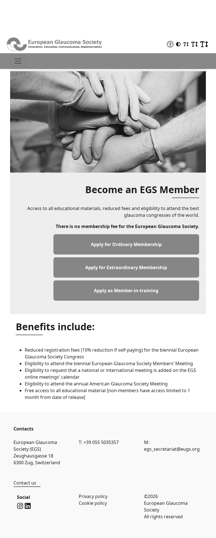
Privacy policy (93, 496)
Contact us (25, 483)
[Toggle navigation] (18, 61)
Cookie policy (93, 503)
